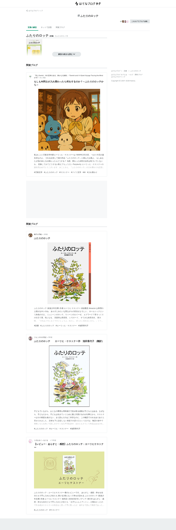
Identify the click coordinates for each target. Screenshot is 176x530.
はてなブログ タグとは (119, 75)
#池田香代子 (83, 325)
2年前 (46, 234)
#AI (84, 172)
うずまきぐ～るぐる (41, 440)
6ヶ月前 (43, 78)
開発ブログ (139, 75)
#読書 (36, 325)
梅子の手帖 (38, 234)
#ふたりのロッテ (51, 172)
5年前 (50, 337)
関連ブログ (60, 27)
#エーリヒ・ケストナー (59, 428)
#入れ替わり (92, 172)
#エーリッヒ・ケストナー (66, 325)
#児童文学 (38, 172)
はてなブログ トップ (35, 11)
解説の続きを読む (65, 54)
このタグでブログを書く (139, 21)
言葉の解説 (32, 27)
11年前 (53, 440)
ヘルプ (131, 75)
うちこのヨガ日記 (40, 337)
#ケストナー (64, 172)
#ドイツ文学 (76, 172)
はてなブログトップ (118, 77)
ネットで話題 (46, 27)
